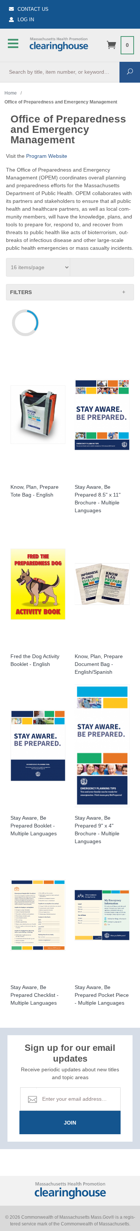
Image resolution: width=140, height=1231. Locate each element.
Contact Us (33, 9)
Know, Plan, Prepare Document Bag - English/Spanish (99, 664)
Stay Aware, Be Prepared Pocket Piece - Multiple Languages (102, 995)
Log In (26, 19)
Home (10, 93)
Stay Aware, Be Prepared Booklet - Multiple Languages (33, 825)
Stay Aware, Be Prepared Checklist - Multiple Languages (34, 995)
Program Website (46, 156)
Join (70, 1123)
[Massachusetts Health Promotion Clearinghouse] (58, 44)
